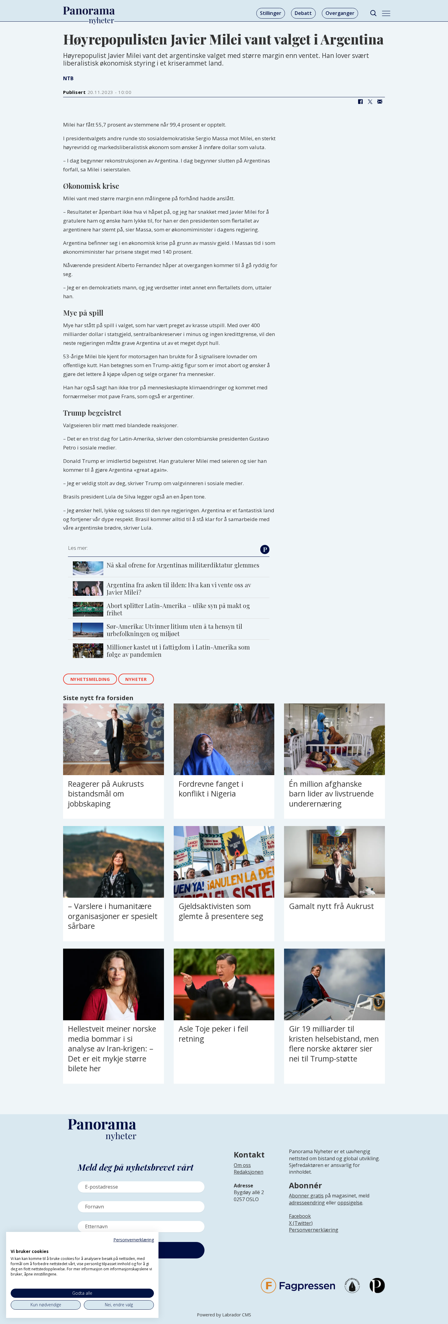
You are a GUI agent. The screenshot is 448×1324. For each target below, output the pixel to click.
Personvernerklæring (313, 1229)
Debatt (303, 13)
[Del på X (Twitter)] (370, 101)
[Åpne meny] (386, 13)
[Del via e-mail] (379, 101)
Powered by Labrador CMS (224, 1315)
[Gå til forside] (89, 10)
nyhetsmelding (90, 679)
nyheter (136, 679)
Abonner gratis (306, 1195)
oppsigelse (349, 1202)
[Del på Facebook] (360, 101)
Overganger (339, 13)
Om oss (242, 1165)
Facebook (300, 1216)
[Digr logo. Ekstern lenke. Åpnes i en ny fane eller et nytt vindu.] (15, 1244)
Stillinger (270, 13)
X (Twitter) (301, 1223)
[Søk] (373, 13)
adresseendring (307, 1202)
